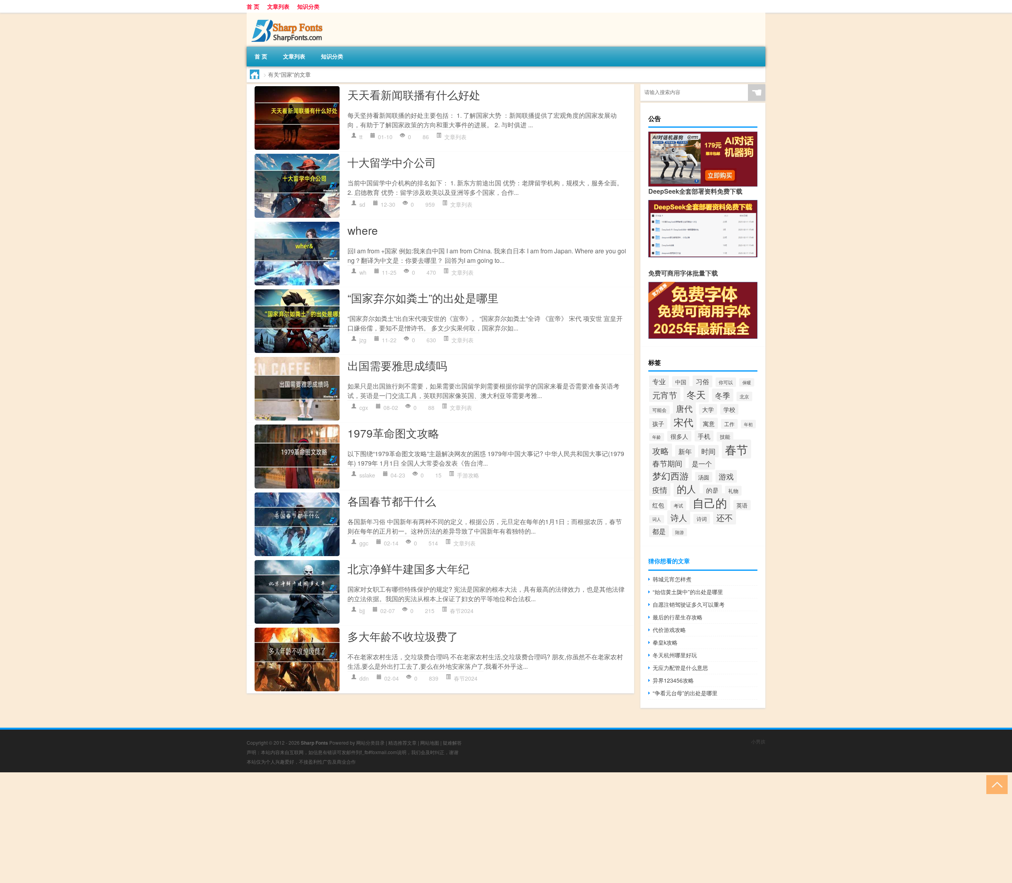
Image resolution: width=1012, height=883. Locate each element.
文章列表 (278, 6)
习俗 (702, 381)
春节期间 (667, 463)
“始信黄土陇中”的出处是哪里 (688, 592)
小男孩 (758, 741)
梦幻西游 (670, 475)
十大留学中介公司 (391, 162)
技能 (725, 436)
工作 (729, 424)
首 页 (253, 6)
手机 (704, 436)
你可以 (726, 382)
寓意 (709, 423)
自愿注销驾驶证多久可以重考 (689, 604)
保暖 (746, 382)
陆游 (679, 532)
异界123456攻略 (673, 680)
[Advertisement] (237, 827)
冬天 (696, 394)
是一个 (702, 463)
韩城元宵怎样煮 (672, 579)
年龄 (656, 437)
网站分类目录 (370, 742)
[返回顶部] (995, 784)
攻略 (660, 451)
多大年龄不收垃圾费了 (402, 636)
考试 (678, 505)
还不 (724, 517)
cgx (363, 407)
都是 (659, 531)
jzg (362, 340)
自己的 (710, 502)
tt (361, 137)
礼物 (733, 490)
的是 (712, 490)
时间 (708, 451)
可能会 (659, 410)
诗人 (678, 517)
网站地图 (429, 742)
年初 (748, 424)
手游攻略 (468, 475)
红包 (658, 505)
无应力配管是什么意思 (680, 668)
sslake (367, 475)
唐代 (684, 408)
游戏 (726, 476)
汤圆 (703, 477)
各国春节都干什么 (391, 501)
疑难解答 (452, 742)
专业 (659, 381)
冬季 (722, 395)
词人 (656, 519)
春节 (736, 449)
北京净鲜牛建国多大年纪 (408, 568)
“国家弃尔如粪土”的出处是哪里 (422, 298)
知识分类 (308, 6)
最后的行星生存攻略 (677, 617)
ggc (363, 543)
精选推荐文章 (402, 742)
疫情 (659, 489)
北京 (744, 396)
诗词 (702, 519)
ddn (364, 678)
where (362, 230)
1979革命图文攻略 (393, 433)
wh (362, 272)
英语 (742, 505)
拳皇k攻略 (665, 642)
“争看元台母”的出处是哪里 (685, 693)
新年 (685, 451)
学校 (729, 409)
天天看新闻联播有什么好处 (413, 94)
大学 (708, 409)
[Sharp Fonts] (288, 15)
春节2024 (462, 611)
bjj (362, 611)
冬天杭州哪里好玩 (675, 655)
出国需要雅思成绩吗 (397, 365)
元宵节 (664, 395)
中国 (680, 381)
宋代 (683, 422)
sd (362, 204)
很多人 (679, 436)
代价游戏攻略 (669, 630)
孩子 (658, 423)
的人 (687, 489)
